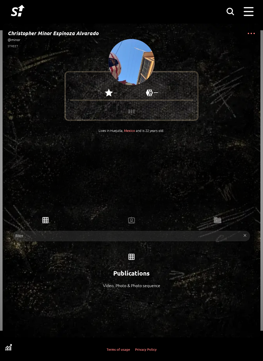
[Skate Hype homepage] (17, 19)
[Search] (230, 11)
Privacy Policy (146, 349)
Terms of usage (118, 349)
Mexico (129, 130)
